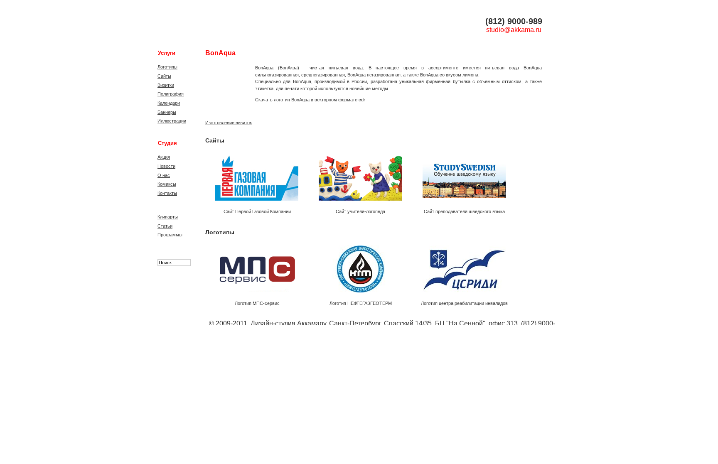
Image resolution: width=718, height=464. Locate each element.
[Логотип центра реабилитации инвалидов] (461, 266)
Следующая (515, 178)
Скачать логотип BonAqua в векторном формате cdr (310, 99)
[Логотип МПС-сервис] (254, 266)
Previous (210, 178)
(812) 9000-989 (513, 21)
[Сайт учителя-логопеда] (357, 174)
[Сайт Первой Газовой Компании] (254, 174)
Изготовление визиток (228, 122)
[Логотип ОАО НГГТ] (357, 266)
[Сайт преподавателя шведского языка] (461, 174)
